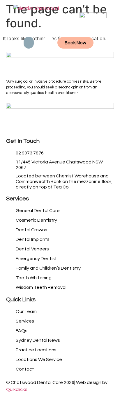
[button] (29, 43)
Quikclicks (16, 389)
